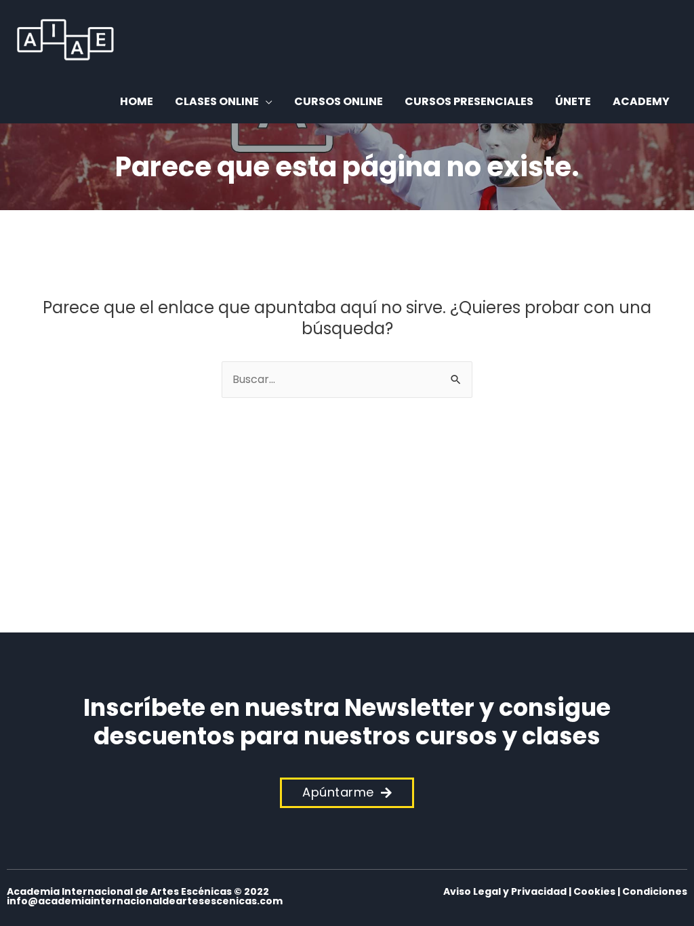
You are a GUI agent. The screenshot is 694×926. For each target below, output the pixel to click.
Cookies (594, 891)
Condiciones (654, 891)
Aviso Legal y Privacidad (505, 891)
